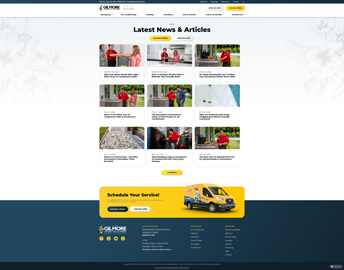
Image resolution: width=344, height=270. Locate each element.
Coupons (228, 240)
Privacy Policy (198, 264)
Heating (149, 15)
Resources (225, 2)
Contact (236, 2)
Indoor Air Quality (214, 15)
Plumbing (168, 15)
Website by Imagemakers (212, 264)
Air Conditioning (128, 15)
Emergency (106, 15)
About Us (203, 2)
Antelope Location (150, 226)
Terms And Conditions (186, 264)
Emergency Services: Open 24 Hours (156, 249)
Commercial (237, 15)
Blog (227, 251)
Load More (172, 172)
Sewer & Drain (189, 15)
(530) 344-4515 (148, 235)
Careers (228, 244)
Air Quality (195, 244)
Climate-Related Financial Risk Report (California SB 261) (172, 268)
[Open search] (243, 2)
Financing (214, 2)
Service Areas (230, 237)
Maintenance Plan (232, 230)
